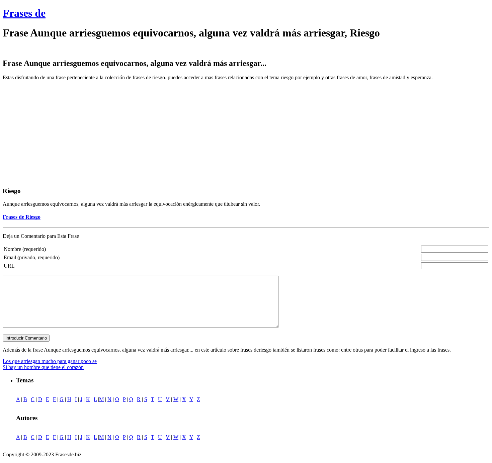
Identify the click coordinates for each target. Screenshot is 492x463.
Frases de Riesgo (21, 217)
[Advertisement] (59, 133)
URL (9, 266)
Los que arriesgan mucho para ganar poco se (50, 361)
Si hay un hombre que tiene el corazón (43, 367)
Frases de (24, 13)
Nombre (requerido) (25, 249)
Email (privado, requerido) (32, 257)
